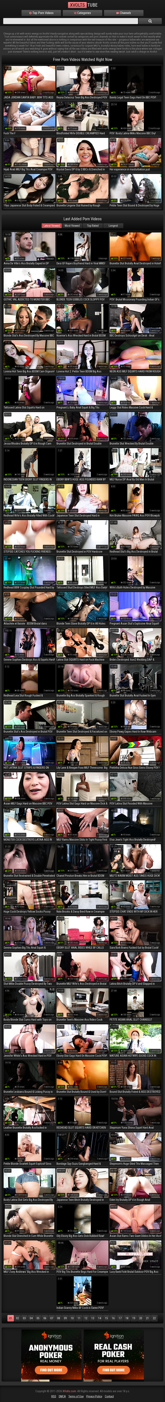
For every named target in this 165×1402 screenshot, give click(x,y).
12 (86, 1318)
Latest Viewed (52, 225)
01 (10, 1318)
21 (147, 1318)
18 (127, 1318)
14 (99, 1318)
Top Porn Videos (43, 13)
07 (51, 1318)
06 (44, 1318)
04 (31, 1318)
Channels (125, 13)
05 (38, 1318)
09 (65, 1318)
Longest (113, 225)
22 (154, 1318)
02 (17, 1318)
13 (92, 1318)
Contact (109, 1396)
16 (113, 1318)
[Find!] (150, 21)
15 (106, 1318)
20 (140, 1318)
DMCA (62, 1396)
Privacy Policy (94, 1396)
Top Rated (93, 225)
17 (120, 1318)
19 (133, 1318)
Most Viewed (72, 225)
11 (79, 1318)
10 (72, 1318)
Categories (83, 13)
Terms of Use (76, 1396)
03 (24, 1318)
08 (58, 1318)
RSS (53, 1396)
